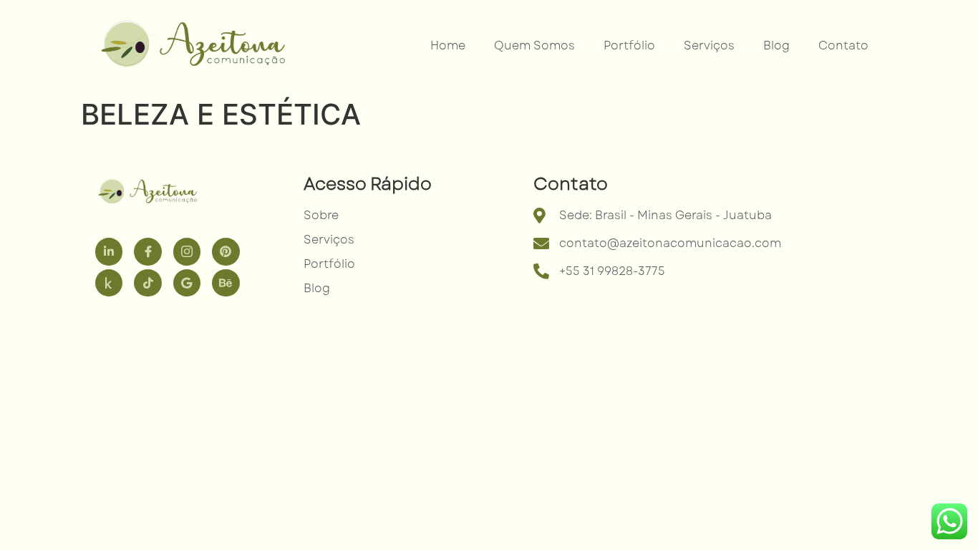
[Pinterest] (225, 251)
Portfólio (629, 45)
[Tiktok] (147, 282)
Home (447, 45)
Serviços (709, 45)
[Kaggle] (108, 282)
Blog (776, 45)
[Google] (186, 282)
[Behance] (225, 282)
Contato (843, 45)
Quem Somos (534, 45)
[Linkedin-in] (108, 251)
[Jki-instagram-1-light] (186, 251)
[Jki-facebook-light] (147, 251)
